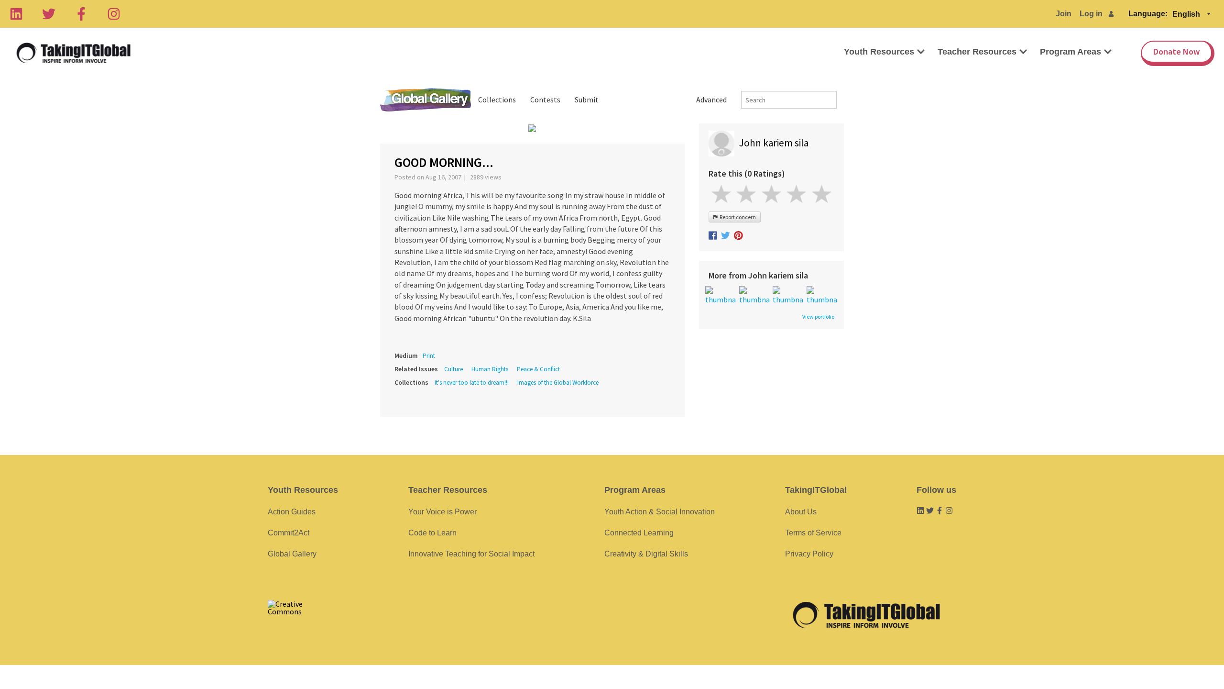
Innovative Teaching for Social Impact (471, 554)
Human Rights (489, 369)
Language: (1148, 14)
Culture (453, 369)
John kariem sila (774, 142)
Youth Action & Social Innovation (659, 512)
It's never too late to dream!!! (472, 382)
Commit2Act (288, 533)
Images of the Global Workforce (558, 382)
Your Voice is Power (442, 512)
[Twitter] (48, 14)
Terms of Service (813, 533)
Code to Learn (432, 533)
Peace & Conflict (538, 369)
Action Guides (292, 512)
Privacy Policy (809, 554)
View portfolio (818, 317)
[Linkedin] (16, 14)
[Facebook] (81, 14)
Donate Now (1176, 51)
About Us (801, 512)
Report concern (737, 217)
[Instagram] (113, 14)
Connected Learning (639, 533)
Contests (545, 99)
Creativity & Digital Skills (646, 554)
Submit (587, 99)
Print (429, 356)
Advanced (711, 99)
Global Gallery (425, 99)
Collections (497, 99)
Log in (1091, 14)
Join (1063, 14)
